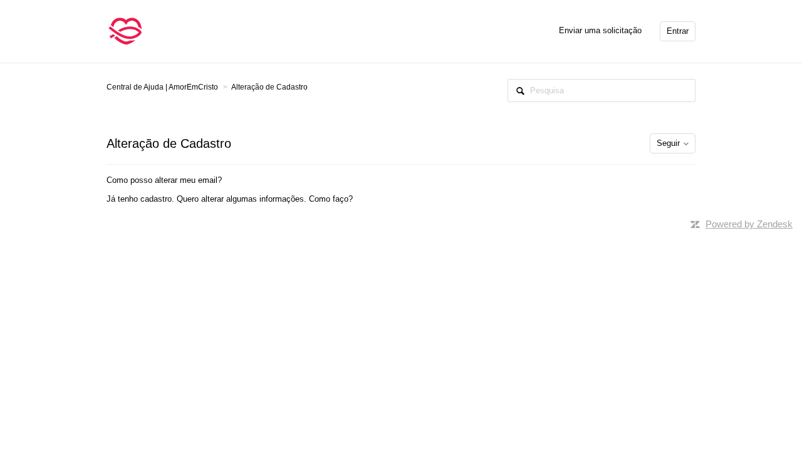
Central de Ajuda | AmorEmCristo (162, 87)
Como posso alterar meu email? (164, 180)
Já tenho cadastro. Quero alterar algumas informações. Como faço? (230, 199)
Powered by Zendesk (749, 224)
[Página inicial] (125, 30)
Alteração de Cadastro (269, 87)
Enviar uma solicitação (600, 30)
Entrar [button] (678, 31)
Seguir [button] (668, 143)
